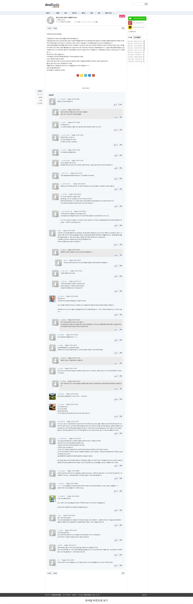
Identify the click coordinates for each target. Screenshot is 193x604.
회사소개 (47, 595)
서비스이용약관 (66, 595)
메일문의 (74, 595)
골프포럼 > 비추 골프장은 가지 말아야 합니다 (140, 43)
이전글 (49, 28)
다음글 (55, 28)
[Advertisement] (104, 6)
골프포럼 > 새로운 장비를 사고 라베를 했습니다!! (141, 45)
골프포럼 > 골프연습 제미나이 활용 (137, 52)
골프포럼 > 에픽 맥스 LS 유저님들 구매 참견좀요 (141, 50)
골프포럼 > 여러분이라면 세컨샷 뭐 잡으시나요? (140, 48)
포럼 (91, 13)
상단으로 (144, 595)
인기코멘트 (137, 37)
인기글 (130, 37)
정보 (65, 13)
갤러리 (83, 13)
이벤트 (57, 13)
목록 (123, 28)
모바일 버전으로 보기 (96, 600)
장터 (99, 13)
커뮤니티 (74, 13)
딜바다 (48, 13)
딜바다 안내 (108, 13)
